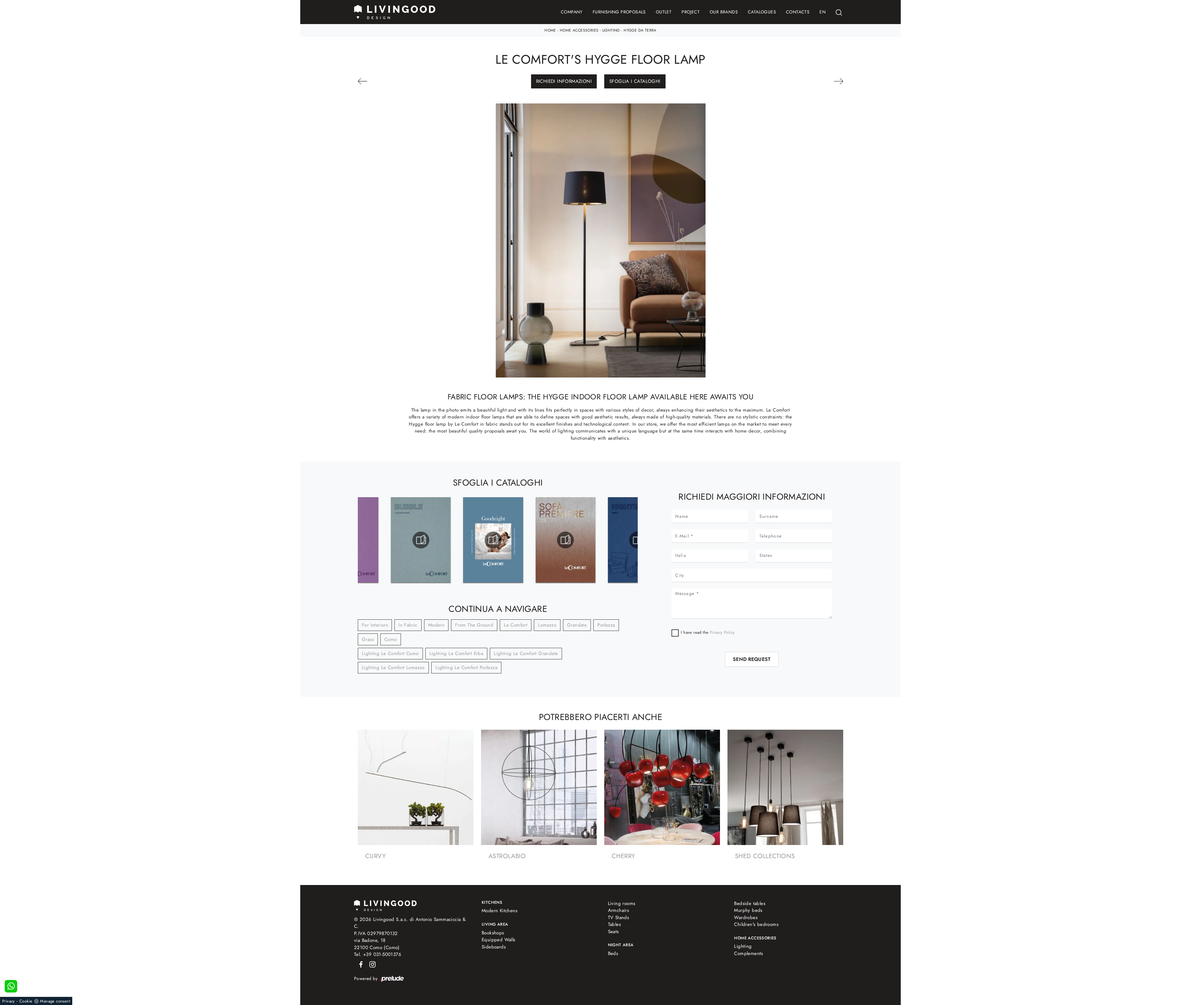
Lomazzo (547, 625)
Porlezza (606, 625)
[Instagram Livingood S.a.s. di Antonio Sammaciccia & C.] (371, 964)
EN (822, 12)
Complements (748, 953)
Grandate (577, 625)
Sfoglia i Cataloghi (635, 81)
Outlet (663, 12)
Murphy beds (748, 910)
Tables (614, 924)
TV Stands (618, 917)
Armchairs (618, 910)
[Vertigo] (805, 81)
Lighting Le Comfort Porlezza (466, 667)
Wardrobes (746, 917)
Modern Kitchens (499, 910)
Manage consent (55, 1001)
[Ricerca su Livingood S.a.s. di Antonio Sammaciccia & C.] (839, 12)
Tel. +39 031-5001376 (377, 954)
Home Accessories (579, 30)
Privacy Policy (721, 632)
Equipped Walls (498, 939)
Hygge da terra (640, 30)
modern (436, 625)
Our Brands (724, 12)
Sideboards (494, 946)
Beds (613, 953)
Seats (613, 931)
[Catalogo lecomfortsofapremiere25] (565, 540)
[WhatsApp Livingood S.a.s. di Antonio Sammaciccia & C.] (11, 986)
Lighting (611, 30)
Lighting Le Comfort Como (390, 653)
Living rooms (622, 903)
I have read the (708, 632)
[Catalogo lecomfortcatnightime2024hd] (637, 540)
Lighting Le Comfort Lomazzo (393, 667)
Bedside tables (749, 903)
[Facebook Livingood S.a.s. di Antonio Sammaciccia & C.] (360, 964)
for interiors (375, 625)
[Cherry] (395, 81)
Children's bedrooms (756, 924)
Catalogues (762, 12)
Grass (368, 639)
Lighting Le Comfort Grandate (526, 653)
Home (550, 30)
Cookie (25, 1001)
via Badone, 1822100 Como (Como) (377, 944)
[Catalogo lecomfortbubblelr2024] (420, 540)
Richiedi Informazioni (564, 81)
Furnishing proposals (619, 12)
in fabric (408, 625)
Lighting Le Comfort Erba (456, 653)
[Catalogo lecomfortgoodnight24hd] (493, 540)
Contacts (797, 12)
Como (390, 639)
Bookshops (493, 932)
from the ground (474, 625)
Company (572, 12)
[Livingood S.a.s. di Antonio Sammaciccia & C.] (385, 905)
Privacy (8, 1001)
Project (691, 12)
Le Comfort (515, 625)
